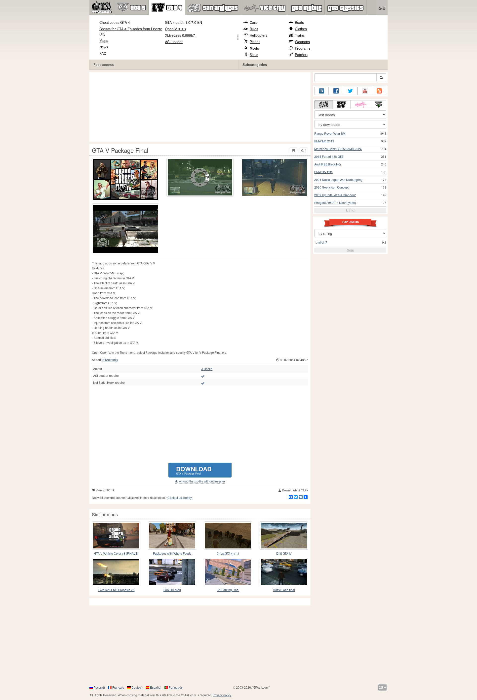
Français (118, 687)
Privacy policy (222, 695)
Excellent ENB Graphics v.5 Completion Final (116, 590)
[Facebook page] (336, 91)
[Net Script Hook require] (202, 383)
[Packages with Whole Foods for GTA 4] (172, 535)
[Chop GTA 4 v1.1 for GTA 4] (228, 535)
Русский (99, 687)
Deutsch (137, 687)
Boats (299, 22)
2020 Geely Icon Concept (331, 187)
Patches (301, 54)
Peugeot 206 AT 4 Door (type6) (335, 202)
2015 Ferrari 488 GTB (328, 156)
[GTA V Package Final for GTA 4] (125, 179)
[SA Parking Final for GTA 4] (228, 572)
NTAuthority (110, 359)
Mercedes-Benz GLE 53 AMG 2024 (338, 149)
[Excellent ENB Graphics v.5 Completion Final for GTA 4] (116, 572)
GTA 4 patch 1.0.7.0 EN (183, 22)
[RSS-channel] (379, 91)
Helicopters (258, 35)
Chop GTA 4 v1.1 (228, 553)
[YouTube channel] (365, 91)
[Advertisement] (201, 107)
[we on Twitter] (350, 91)
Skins (254, 54)
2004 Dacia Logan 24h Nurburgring (338, 179)
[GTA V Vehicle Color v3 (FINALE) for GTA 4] (116, 535)
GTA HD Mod (172, 590)
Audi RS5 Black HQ (327, 164)
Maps (103, 40)
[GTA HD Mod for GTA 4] (172, 572)
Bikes (254, 28)
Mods (254, 48)
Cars (253, 22)
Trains (300, 35)
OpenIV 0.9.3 (175, 28)
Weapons (302, 41)
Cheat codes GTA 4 (114, 22)
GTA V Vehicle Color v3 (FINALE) (116, 553)
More (350, 250)
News (103, 46)
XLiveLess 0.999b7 (180, 35)
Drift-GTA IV (284, 553)
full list (350, 210)
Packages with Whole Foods (172, 553)
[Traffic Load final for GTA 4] (284, 572)
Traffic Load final (284, 590)
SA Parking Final (228, 590)
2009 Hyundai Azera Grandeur (335, 195)
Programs (302, 48)
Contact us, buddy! (180, 497)
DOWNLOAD (193, 470)
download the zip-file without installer (200, 481)
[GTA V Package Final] (125, 228)
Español (155, 687)
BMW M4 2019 (324, 141)
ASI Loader (174, 41)
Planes (255, 41)
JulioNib (206, 369)
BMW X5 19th (323, 172)
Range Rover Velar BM (329, 133)
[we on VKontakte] (321, 91)
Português (176, 687)
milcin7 (322, 242)
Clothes (301, 28)
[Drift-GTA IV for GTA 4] (284, 535)
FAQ (102, 53)
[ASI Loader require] (202, 376)
